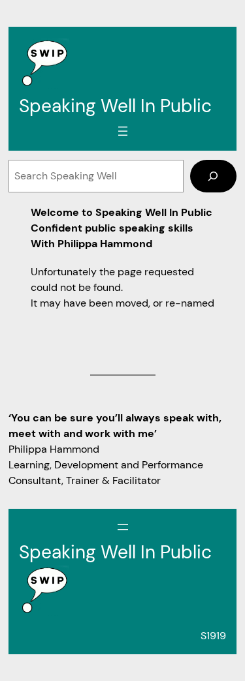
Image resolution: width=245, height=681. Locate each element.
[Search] (213, 176)
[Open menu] (123, 131)
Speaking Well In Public (115, 106)
